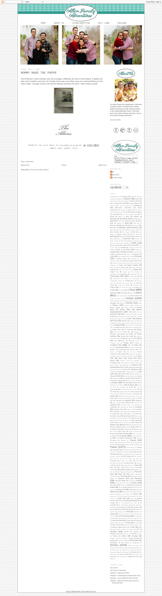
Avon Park (126, 214)
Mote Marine (135, 422)
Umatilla (127, 527)
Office (140, 436)
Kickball (127, 398)
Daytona (124, 295)
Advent (137, 199)
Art (136, 210)
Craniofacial (136, 285)
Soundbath (133, 496)
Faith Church (136, 323)
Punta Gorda (116, 465)
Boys (111, 238)
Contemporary (135, 278)
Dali (120, 290)
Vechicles (139, 533)
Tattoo (120, 514)
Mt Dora (137, 425)
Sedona (137, 485)
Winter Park (115, 550)
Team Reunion (136, 514)
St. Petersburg (123, 505)
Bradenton (127, 238)
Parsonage (115, 449)
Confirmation (116, 278)
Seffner (112, 487)
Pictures (139, 452)
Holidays (114, 378)
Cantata (138, 247)
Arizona (130, 210)
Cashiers (137, 249)
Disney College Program (132, 305)
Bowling (113, 236)
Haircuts (125, 369)
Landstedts (113, 407)
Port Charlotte (138, 456)
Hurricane (126, 382)
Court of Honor (128, 283)
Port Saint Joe (117, 458)
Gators (120, 352)
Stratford (114, 507)
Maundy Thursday (117, 418)
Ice (116, 385)
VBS (132, 533)
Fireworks (113, 334)
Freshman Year (114, 343)
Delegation (113, 303)
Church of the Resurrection (119, 263)
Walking (112, 540)
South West (122, 498)
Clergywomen (114, 269)
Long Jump (123, 413)
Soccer (135, 494)
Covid (127, 285)
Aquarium (122, 210)
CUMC (112, 290)
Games (129, 347)
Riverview (129, 472)
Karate (112, 396)
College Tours (127, 272)
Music (120, 427)
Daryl (132, 289)
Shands (131, 489)
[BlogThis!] (90, 145)
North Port (115, 436)
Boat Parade (136, 230)
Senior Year (121, 489)
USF (137, 529)
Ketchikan (120, 398)
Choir (130, 256)
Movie (125, 425)
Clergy (121, 265)
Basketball (123, 219)
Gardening (122, 349)
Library (120, 411)
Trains (138, 520)
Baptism (136, 216)
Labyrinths (138, 400)
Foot (116, 338)
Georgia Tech (131, 354)
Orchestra (113, 440)
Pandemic (126, 444)
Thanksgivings (138, 516)
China (112, 256)
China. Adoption (122, 256)
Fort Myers (138, 338)
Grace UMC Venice (125, 358)
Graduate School (125, 360)
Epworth (124, 321)
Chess (128, 254)
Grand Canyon (125, 363)
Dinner (140, 303)
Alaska (132, 201)
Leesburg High (118, 409)
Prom (130, 460)
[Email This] (88, 145)
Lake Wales (136, 402)
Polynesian (139, 454)
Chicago (135, 254)
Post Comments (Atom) (39, 170)
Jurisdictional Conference (125, 394)
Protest (120, 463)
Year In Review (124, 554)
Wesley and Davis (133, 545)
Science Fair (125, 483)
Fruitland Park (116, 345)
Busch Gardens (115, 245)
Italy (138, 387)
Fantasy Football (132, 327)
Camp (133, 245)
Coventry (120, 285)
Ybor (116, 554)
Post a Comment (27, 162)
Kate (112, 172)
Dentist (121, 303)
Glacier (140, 354)
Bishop (112, 230)
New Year (113, 431)
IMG (121, 385)
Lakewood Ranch (126, 405)
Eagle (113, 318)
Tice (113, 518)
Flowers (123, 336)
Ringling (122, 472)
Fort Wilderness (119, 340)
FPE (130, 340)
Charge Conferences (117, 254)
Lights (140, 411)
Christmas (138, 256)
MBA (126, 418)
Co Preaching (126, 269)
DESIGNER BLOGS (88, 592)
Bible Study (134, 225)
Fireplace (137, 332)
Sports (120, 500)
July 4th (139, 389)
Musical (127, 427)
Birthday (122, 227)
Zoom (111, 558)
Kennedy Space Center (133, 396)
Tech (111, 516)
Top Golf (128, 518)
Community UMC (117, 276)
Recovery (130, 467)
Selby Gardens (127, 487)
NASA (140, 427)
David (131, 293)
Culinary (136, 287)
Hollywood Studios (124, 378)
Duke (140, 316)
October (134, 436)
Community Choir (135, 274)
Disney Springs (115, 307)
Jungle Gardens (123, 391)
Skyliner (127, 494)
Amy (123, 203)
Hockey (132, 376)
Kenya (112, 398)
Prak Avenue (128, 458)
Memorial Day (134, 418)
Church (139, 260)
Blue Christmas (126, 230)
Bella (127, 223)
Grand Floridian (114, 365)
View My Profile (115, 120)
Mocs (127, 422)
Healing (128, 371)
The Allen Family (47, 145)
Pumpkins (139, 463)
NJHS (130, 431)
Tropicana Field (128, 525)
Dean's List (120, 298)
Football (122, 338)
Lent (113, 411)
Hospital (139, 380)
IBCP (111, 385)
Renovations (121, 469)
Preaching (113, 460)
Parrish (139, 447)
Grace (133, 356)
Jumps (114, 391)
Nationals (115, 429)
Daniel (125, 290)
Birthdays (135, 227)
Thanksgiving (125, 516)
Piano (132, 452)
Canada (131, 247)
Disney (115, 305)
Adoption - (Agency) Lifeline (119, 573)
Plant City (131, 454)
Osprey (122, 442)
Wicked (131, 547)
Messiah (112, 420)
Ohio (138, 438)
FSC (129, 345)
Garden (112, 349)
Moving (131, 425)
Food (111, 338)
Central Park (136, 252)
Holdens (139, 376)
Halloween (134, 369)
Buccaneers (120, 243)
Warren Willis (134, 540)
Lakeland (113, 405)
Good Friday (126, 356)
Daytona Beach (134, 295)
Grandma (134, 365)
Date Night (124, 293)
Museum (112, 427)
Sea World (113, 485)
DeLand (138, 301)
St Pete (134, 503)
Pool (122, 456)
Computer (132, 276)
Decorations (125, 301)
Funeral (112, 347)
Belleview (113, 225)
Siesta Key (114, 492)
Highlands (132, 374)
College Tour (114, 272)
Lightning (134, 411)
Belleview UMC (123, 225)
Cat (121, 252)
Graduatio (136, 360)
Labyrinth (128, 400)
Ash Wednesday (130, 212)
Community (123, 274)
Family (117, 325)
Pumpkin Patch (129, 463)
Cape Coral (113, 249)
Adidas (119, 199)
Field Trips (126, 332)
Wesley (114, 545)
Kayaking (121, 396)
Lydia (117, 416)
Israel (131, 387)
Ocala (75, 148)
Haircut (118, 369)
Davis (139, 292)
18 (110, 196)
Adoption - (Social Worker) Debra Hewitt (124, 578)
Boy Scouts (135, 236)
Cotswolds (119, 283)
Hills (118, 376)
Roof (117, 476)
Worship (133, 552)
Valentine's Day (115, 533)
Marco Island (138, 416)
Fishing (122, 334)
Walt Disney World (122, 540)
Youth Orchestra (120, 556)
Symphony (121, 511)
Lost (131, 413)
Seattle (122, 485)
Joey (128, 389)
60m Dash (137, 196)
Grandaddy (125, 365)
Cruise (112, 287)
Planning (124, 454)
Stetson (140, 505)
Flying (138, 336)
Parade (133, 444)
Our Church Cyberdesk (118, 570)
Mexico (127, 420)
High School (122, 374)
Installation (122, 387)
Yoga (111, 556)
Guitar (111, 369)
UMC (133, 527)
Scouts (134, 483)
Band (127, 216)
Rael (136, 465)
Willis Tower (138, 547)
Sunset (112, 509)
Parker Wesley (130, 447)
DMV (138, 312)
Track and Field (117, 520)
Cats (127, 252)
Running (124, 476)
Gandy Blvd (137, 347)
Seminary (137, 487)
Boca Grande (114, 232)
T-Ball (128, 511)
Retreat (132, 469)
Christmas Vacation (128, 260)
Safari (138, 476)
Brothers (137, 241)
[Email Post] (84, 145)
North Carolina (123, 433)
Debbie (67, 148)
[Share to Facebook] (95, 145)
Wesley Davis (113, 547)
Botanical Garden (134, 234)
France (137, 340)
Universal (131, 529)
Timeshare (120, 518)
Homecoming (121, 380)
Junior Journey (134, 391)
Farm (140, 327)
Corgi (134, 280)
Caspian (113, 252)
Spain (132, 498)
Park (139, 444)
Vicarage (135, 536)
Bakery (120, 216)
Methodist (119, 420)
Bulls (127, 243)
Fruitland (136, 343)
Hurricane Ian (135, 382)
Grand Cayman (135, 363)
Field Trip (116, 332)
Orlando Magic (114, 442)
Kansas (137, 394)
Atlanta (140, 212)
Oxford (128, 442)
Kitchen (134, 398)
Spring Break (129, 500)
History (126, 376)
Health (134, 371)
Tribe (128, 523)
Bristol (122, 241)
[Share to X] (93, 145)
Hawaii (120, 371)
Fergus (139, 329)
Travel (122, 523)
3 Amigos (125, 196)
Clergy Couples (132, 265)
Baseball (113, 219)
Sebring (129, 485)
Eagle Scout (121, 318)
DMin (130, 312)
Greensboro (136, 367)
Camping (123, 247)
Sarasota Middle (120, 480)
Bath (138, 219)
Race (130, 465)
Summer (136, 507)
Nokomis (113, 433)
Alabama (126, 201)
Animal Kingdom (134, 203)
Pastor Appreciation (127, 449)
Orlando (133, 440)
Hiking (112, 376)
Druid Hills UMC (131, 316)
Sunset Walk (122, 509)
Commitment (113, 274)
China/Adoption (81, 23)
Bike (140, 225)
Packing (135, 442)
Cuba (129, 287)
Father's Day (116, 329)
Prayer (137, 458)
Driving (112, 316)
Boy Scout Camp (124, 236)
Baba (132, 214)
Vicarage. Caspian (115, 538)
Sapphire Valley (124, 478)
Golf (120, 356)
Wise (132, 550)
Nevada (138, 429)
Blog (117, 230)
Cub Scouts (122, 287)
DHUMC (129, 303)
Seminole (112, 489)
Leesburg (138, 407)
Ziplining (130, 556)
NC (132, 429)
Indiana (140, 385)
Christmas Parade (115, 260)
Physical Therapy (123, 452)
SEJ (120, 487)
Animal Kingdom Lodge (116, 205)
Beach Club (121, 221)
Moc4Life (120, 422)
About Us (59, 23)
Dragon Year (136, 314)
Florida (131, 334)
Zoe (137, 556)
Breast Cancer (114, 241)
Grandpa (126, 367)
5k (131, 196)
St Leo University (124, 503)
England (121, 23)
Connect (126, 278)
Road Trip (122, 474)
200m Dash (117, 196)
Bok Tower (125, 232)
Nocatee (137, 431)
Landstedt (136, 405)
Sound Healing (123, 496)
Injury (114, 387)
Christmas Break (121, 258)
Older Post (102, 165)
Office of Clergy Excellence (122, 438)
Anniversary (138, 205)
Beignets (119, 223)
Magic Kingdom (126, 416)
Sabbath (132, 476)
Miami (133, 420)
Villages (125, 538)
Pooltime (128, 456)
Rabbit (125, 465)
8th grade (112, 199)
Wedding (127, 542)
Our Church (114, 568)
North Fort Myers (137, 433)
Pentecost (137, 449)
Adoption (127, 199)
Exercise (120, 323)
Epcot (116, 321)
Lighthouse (127, 411)
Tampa (112, 514)
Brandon (137, 238)
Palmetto (119, 444)
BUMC (60, 148)
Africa (119, 201)
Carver (128, 249)
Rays (111, 467)
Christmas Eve (135, 258)
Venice (124, 536)
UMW (140, 527)
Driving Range (121, 316)
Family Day (128, 325)
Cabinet (125, 245)
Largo (121, 407)
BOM (133, 232)
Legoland (139, 409)
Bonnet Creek (121, 234)
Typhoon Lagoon (117, 527)
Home (43, 23)
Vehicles (115, 536)
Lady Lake (115, 402)
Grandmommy (115, 367)
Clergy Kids (124, 267)
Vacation (113, 531)
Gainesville (120, 347)
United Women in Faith (119, 529)
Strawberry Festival (125, 507)
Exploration (128, 323)
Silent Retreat (127, 491)
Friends (126, 343)
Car (122, 249)
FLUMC (131, 336)
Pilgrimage (115, 454)
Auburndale (116, 214)
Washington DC (115, 542)
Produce (123, 460)
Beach (112, 221)
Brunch (112, 243)
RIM (116, 472)
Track (140, 518)
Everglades (113, 323)
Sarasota (138, 478)
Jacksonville (114, 389)
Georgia (122, 354)
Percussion (113, 452)
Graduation (113, 363)
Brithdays (129, 241)
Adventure (112, 201)
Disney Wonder (129, 307)
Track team (129, 520)
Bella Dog (136, 223)
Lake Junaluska (125, 402)
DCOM (112, 298)
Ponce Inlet (115, 456)
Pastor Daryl (115, 175)
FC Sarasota (129, 329)
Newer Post (25, 165)
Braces (118, 238)
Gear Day (130, 352)
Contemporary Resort (116, 280)
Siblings (138, 489)
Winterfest (125, 550)
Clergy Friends (114, 267)
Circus (138, 263)
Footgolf (130, 338)
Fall (111, 325)
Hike (138, 374)
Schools (117, 483)
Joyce (133, 389)
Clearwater (113, 265)
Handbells (112, 371)
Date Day (113, 293)
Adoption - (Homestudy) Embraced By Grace (125, 575)
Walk (137, 538)
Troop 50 (118, 525)
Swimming (113, 511)
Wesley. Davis (123, 547)
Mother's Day (114, 425)
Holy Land (103, 23)
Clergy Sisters (136, 267)
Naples (133, 427)
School (139, 480)
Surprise (138, 509)
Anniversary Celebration (123, 207)
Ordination (123, 440)
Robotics (132, 474)
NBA (128, 429)
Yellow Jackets (136, 554)
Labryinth (119, 400)
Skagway (119, 494)
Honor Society (131, 380)
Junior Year (113, 394)
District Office (125, 309)
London (114, 413)
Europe (132, 321)
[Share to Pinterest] (97, 145)
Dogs (119, 314)
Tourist (134, 518)
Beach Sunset (131, 221)
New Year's (122, 431)
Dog (111, 314)
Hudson (115, 383)
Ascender (119, 212)
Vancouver (126, 533)
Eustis (138, 321)
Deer (132, 301)
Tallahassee (137, 511)
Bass (132, 219)
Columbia (136, 272)
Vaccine (126, 531)
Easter (129, 318)
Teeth (116, 516)
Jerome (122, 389)
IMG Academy (129, 385)
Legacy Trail (130, 409)
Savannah (131, 480)
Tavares (127, 514)
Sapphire (112, 478)
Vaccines (136, 531)
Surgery (130, 509)
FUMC (136, 345)
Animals (128, 205)
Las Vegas (129, 407)
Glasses (114, 356)
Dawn (118, 295)
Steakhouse (132, 505)
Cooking (127, 280)
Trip (135, 523)
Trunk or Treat (138, 525)
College (135, 269)
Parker (113, 447)
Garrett (132, 349)
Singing (135, 491)
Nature (122, 429)
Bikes (114, 227)
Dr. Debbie (127, 314)
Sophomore (113, 496)
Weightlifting (136, 542)
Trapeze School (114, 523)
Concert (139, 276)
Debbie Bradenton (115, 301)
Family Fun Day (120, 327)
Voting (131, 538)
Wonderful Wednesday (122, 552)
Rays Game (121, 467)
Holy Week (136, 378)
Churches (131, 263)
